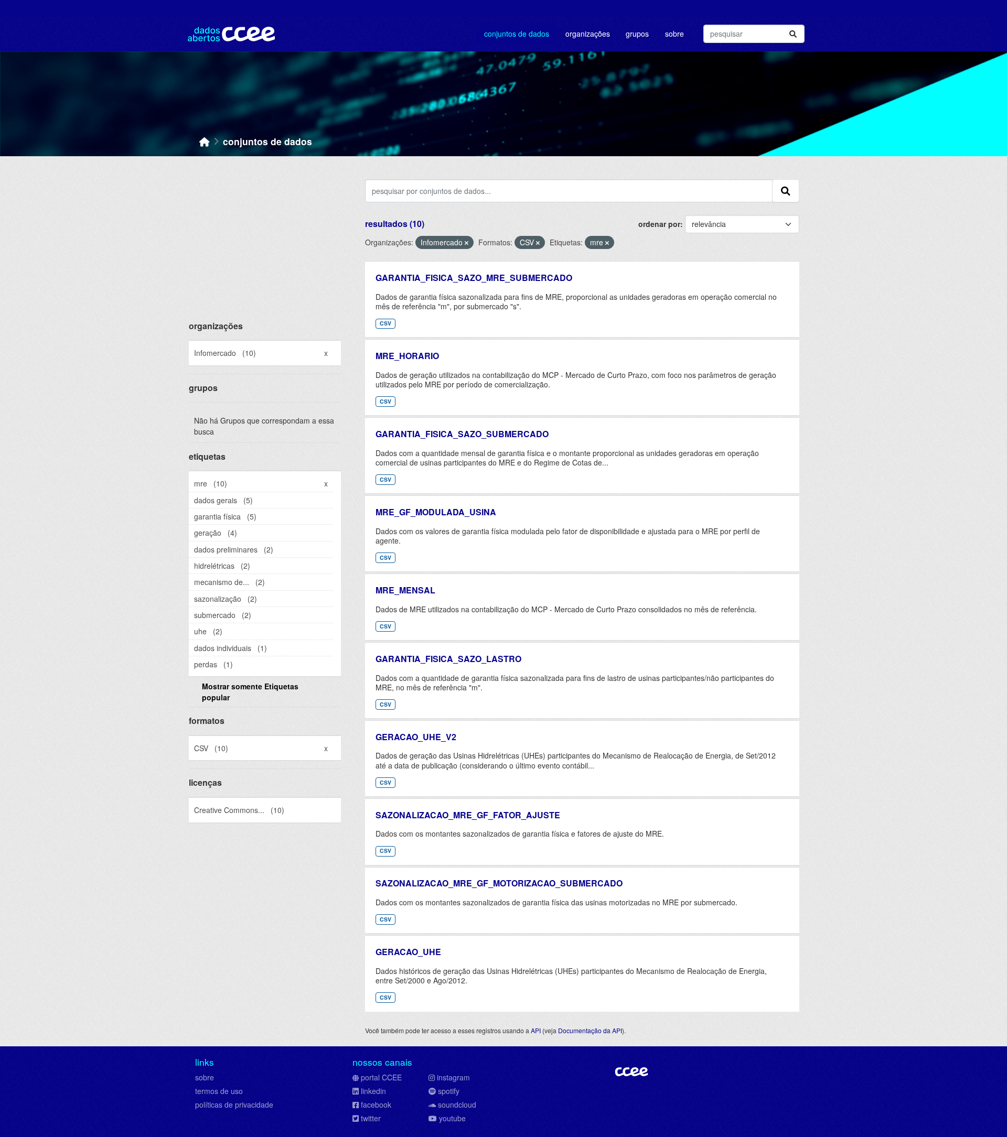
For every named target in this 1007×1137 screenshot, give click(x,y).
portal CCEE (381, 1077)
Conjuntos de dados (516, 33)
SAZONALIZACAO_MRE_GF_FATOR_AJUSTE (468, 815)
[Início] (204, 141)
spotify (448, 1091)
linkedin (373, 1091)
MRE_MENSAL (405, 590)
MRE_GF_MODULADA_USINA (436, 512)
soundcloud (457, 1104)
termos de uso (219, 1091)
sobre (204, 1077)
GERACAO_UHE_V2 (416, 737)
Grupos (637, 33)
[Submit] (793, 34)
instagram (453, 1077)
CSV (385, 323)
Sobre (674, 33)
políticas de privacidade (234, 1104)
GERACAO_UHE (408, 952)
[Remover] (466, 243)
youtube (452, 1118)
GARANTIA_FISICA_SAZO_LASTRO (448, 659)
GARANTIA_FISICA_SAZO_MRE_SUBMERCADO (474, 278)
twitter (371, 1118)
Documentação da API (590, 1030)
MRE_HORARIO (407, 356)
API (536, 1030)
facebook (376, 1104)
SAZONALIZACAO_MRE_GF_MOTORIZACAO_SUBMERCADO (499, 883)
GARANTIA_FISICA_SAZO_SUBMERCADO (462, 434)
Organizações (587, 33)
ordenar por (659, 224)
